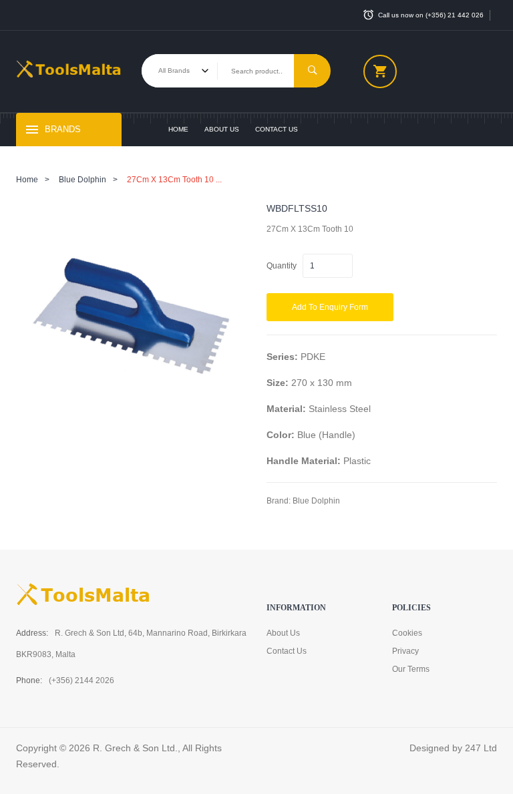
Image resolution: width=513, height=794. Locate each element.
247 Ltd (481, 748)
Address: (32, 633)
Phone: (29, 680)
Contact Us (276, 129)
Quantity (282, 265)
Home (178, 129)
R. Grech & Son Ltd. (135, 748)
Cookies (407, 633)
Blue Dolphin (82, 179)
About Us (221, 129)
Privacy (405, 651)
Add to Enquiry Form (330, 307)
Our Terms (411, 669)
